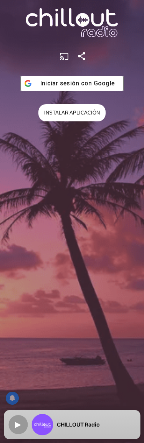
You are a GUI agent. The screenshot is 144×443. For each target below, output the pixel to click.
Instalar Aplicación (72, 113)
